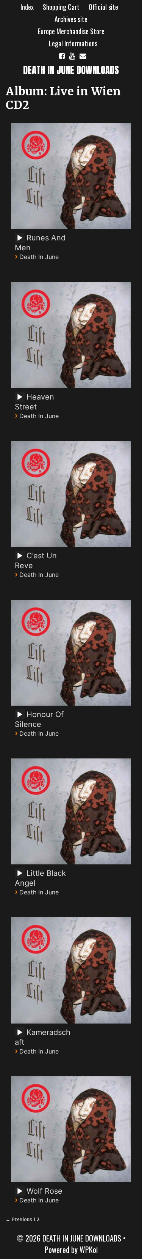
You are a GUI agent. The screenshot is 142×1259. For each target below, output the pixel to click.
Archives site (71, 19)
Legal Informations (73, 43)
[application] (21, 240)
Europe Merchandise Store (71, 31)
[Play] (19, 238)
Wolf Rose (44, 1191)
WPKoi (89, 1249)
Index (27, 7)
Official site (103, 7)
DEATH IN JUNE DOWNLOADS (71, 70)
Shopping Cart (61, 7)
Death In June (39, 257)
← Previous (19, 1219)
